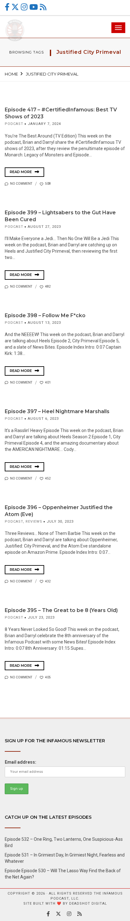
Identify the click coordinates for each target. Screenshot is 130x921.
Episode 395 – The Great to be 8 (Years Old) (61, 610)
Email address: (20, 762)
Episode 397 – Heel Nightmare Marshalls (57, 411)
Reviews (34, 521)
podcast (14, 124)
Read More (21, 172)
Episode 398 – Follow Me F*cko (45, 315)
